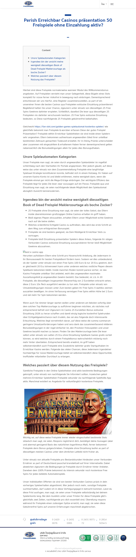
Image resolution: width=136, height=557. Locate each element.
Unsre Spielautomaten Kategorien (48, 58)
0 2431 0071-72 (88, 521)
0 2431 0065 (70, 521)
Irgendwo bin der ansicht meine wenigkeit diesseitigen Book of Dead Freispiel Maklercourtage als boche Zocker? (48, 67)
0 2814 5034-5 (103, 521)
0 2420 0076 (55, 521)
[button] (68, 37)
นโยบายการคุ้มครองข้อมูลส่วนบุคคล (68, 548)
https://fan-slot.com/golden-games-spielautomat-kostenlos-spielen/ (69, 127)
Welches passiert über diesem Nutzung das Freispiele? (46, 78)
